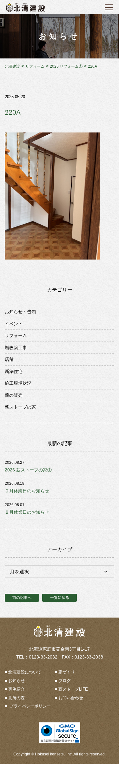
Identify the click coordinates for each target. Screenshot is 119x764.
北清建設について (24, 672)
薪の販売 (14, 395)
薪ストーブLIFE (73, 689)
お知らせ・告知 (20, 311)
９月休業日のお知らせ (27, 490)
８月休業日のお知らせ (27, 512)
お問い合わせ (70, 697)
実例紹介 (16, 689)
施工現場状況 (18, 383)
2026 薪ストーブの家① (28, 469)
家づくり (66, 672)
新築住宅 (14, 371)
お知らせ (16, 680)
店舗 (9, 359)
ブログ (64, 680)
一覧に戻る (59, 597)
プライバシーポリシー (29, 706)
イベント (14, 323)
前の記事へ (21, 597)
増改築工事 (16, 347)
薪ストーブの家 (20, 406)
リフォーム (16, 335)
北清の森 (16, 697)
